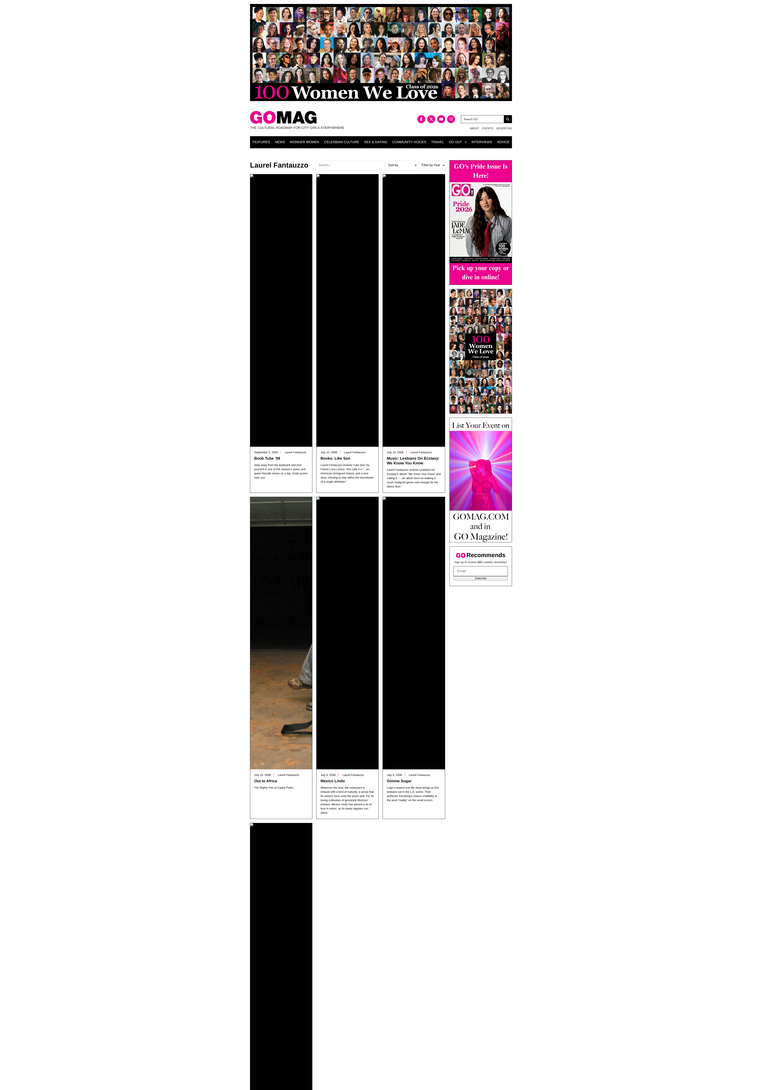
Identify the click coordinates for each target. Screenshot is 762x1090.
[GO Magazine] (315, 117)
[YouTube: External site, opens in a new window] (441, 119)
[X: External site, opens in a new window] (431, 119)
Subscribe (480, 578)
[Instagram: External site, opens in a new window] (451, 119)
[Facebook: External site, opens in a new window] (421, 119)
